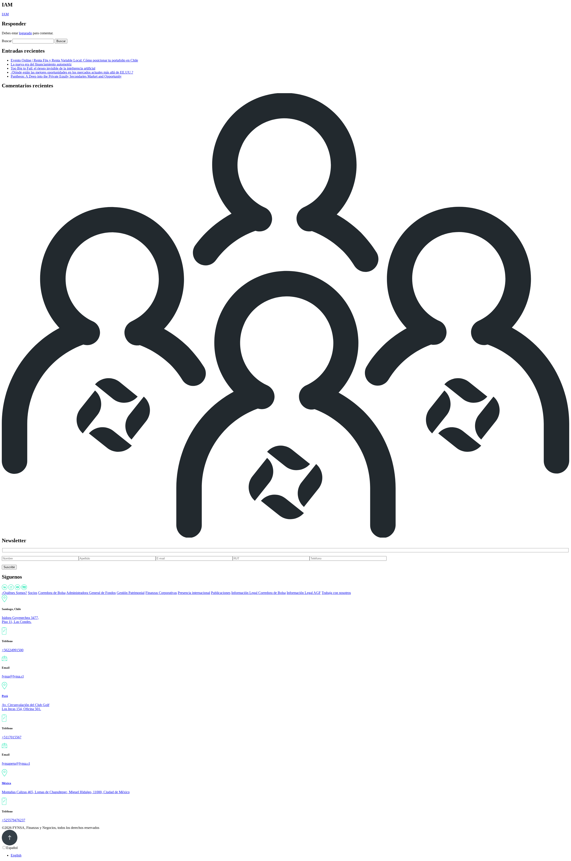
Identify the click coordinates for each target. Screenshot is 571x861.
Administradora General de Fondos (91, 593)
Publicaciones (220, 593)
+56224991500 (12, 650)
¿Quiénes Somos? (14, 593)
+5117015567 (11, 737)
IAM (5, 14)
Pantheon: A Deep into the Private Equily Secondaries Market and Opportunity (66, 76)
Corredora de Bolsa (52, 593)
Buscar (7, 41)
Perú (5, 696)
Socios (32, 593)
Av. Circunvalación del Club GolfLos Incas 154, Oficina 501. (25, 707)
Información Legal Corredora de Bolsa (258, 593)
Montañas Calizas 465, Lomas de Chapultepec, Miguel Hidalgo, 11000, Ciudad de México (66, 792)
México (6, 783)
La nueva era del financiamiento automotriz (41, 64)
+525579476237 (13, 820)
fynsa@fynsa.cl (13, 676)
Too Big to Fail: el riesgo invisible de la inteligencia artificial (53, 68)
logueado (25, 33)
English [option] (16, 855)
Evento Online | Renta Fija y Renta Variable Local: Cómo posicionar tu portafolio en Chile (74, 60)
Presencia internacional (194, 593)
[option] (290, 855)
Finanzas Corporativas (161, 593)
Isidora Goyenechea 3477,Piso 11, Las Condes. (20, 620)
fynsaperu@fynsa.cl (16, 763)
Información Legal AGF (304, 593)
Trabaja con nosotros (336, 593)
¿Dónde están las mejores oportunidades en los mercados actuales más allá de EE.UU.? (72, 72)
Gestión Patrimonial (131, 593)
